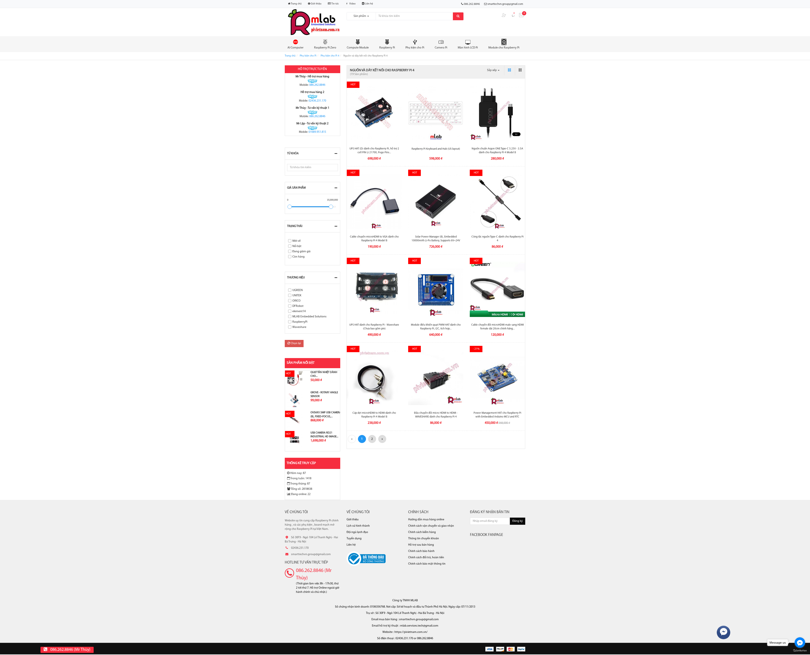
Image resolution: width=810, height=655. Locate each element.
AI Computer (296, 47)
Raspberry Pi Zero (325, 47)
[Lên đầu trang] (801, 290)
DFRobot (298, 306)
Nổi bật (296, 246)
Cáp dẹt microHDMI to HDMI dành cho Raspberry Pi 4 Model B (374, 415)
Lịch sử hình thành (358, 525)
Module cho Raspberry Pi (503, 47)
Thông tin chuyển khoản (423, 538)
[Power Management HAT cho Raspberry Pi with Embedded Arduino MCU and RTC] (497, 377)
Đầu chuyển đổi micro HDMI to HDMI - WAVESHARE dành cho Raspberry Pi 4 (436, 415)
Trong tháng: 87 (300, 483)
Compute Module (358, 47)
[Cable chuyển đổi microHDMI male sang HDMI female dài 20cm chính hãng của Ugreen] (497, 289)
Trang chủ (296, 4)
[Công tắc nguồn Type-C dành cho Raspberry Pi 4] (497, 201)
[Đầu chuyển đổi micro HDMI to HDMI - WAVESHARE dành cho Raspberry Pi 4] (435, 377)
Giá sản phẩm (296, 187)
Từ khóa (293, 153)
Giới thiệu (315, 4)
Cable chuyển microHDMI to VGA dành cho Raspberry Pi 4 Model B (374, 238)
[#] (294, 379)
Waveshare (299, 327)
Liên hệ (368, 4)
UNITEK (296, 295)
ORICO (296, 300)
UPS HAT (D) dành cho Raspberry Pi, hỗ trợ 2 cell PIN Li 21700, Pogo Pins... (374, 150)
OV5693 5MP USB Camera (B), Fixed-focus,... (325, 414)
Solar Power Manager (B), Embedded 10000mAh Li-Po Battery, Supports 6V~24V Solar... (436, 240)
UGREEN (297, 290)
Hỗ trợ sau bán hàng (421, 544)
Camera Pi (441, 47)
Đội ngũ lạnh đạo (357, 532)
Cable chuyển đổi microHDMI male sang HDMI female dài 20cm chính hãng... (497, 326)
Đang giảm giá (301, 251)
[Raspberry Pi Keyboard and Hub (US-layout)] (435, 113)
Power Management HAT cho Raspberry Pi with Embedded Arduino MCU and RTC (497, 415)
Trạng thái (294, 226)
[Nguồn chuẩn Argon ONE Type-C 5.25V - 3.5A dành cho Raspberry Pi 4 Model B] (497, 113)
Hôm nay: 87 (298, 473)
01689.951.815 (317, 132)
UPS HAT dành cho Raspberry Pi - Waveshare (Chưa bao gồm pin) (374, 326)
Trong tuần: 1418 (300, 478)
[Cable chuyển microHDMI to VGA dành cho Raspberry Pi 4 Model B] (374, 201)
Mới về (296, 241)
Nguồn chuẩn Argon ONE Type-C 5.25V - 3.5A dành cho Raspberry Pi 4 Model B (497, 150)
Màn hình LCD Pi (468, 47)
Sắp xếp (492, 70)
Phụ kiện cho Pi (414, 47)
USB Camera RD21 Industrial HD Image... (324, 434)
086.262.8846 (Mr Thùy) (314, 574)
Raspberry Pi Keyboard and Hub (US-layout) (436, 149)
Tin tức (335, 4)
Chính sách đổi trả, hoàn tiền (426, 557)
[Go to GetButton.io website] (800, 650)
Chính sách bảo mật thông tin (427, 563)
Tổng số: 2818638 (301, 489)
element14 (299, 311)
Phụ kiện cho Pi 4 (330, 56)
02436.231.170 (317, 100)
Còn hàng (298, 256)
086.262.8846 (317, 85)
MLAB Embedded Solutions (309, 316)
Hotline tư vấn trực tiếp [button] (306, 563)
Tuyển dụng (354, 538)
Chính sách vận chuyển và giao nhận (431, 525)
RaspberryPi (299, 321)
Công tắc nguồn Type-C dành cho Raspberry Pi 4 (497, 238)
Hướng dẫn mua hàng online (426, 519)
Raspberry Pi (387, 47)
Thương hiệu (296, 277)
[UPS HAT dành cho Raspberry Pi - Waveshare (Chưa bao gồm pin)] (374, 289)
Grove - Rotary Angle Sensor (324, 394)
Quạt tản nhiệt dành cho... (323, 374)
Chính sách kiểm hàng (422, 532)
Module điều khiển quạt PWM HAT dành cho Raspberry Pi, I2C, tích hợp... (436, 326)
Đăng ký (517, 521)
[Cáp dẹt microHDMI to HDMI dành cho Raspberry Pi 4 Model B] (374, 377)
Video (352, 4)
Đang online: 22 (300, 494)
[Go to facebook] (800, 642)
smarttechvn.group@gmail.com (505, 4)
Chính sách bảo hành (421, 551)
